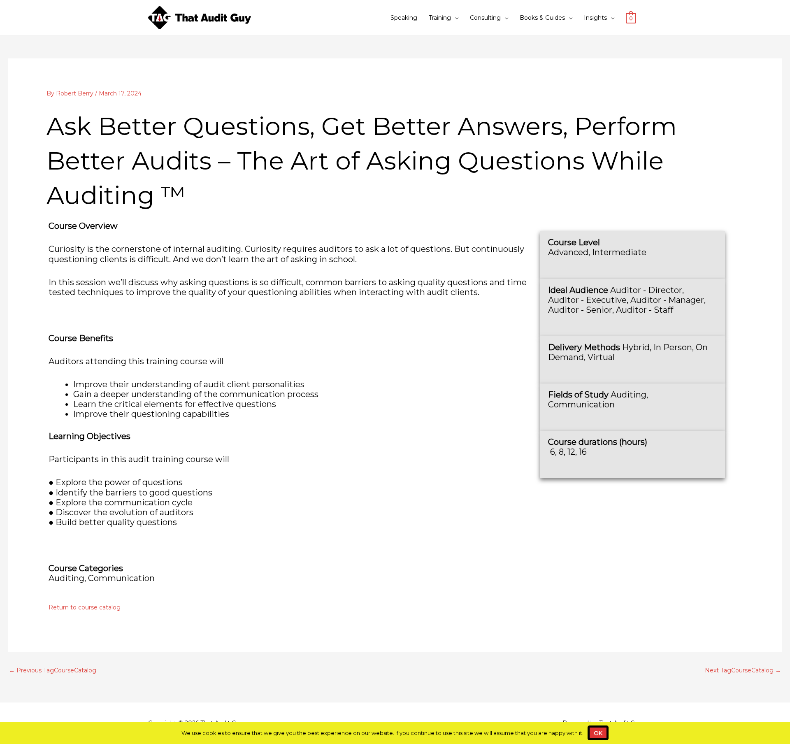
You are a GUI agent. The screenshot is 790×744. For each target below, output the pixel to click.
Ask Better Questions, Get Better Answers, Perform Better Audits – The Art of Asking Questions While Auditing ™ (361, 160)
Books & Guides (542, 17)
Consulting (485, 17)
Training (440, 17)
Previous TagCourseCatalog (52, 670)
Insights (595, 17)
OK (598, 733)
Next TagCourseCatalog (743, 670)
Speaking (403, 17)
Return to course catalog (85, 607)
